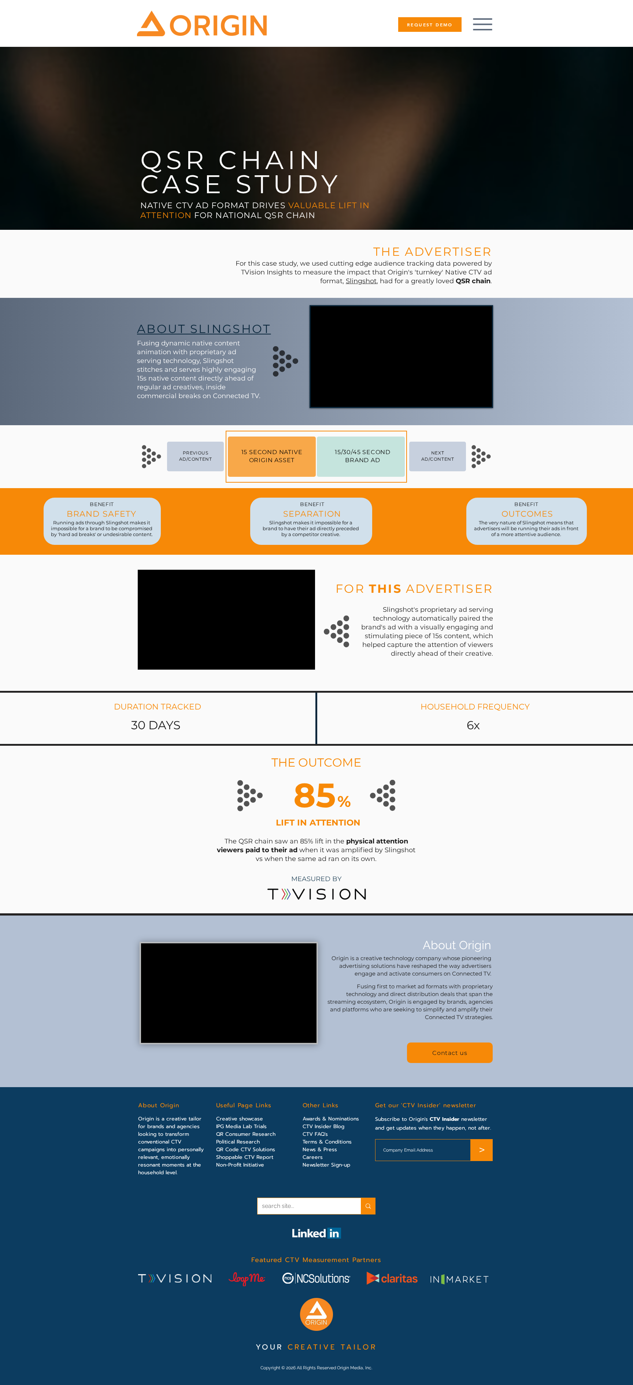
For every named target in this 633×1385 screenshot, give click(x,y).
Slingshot (361, 281)
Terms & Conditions (327, 1142)
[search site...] (368, 1206)
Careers (313, 1157)
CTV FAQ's (315, 1134)
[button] (450, 1053)
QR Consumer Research (245, 1134)
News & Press (320, 1149)
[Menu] (482, 24)
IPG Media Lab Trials (241, 1126)
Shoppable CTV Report (244, 1157)
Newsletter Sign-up (326, 1165)
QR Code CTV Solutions (245, 1149)
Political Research (238, 1142)
